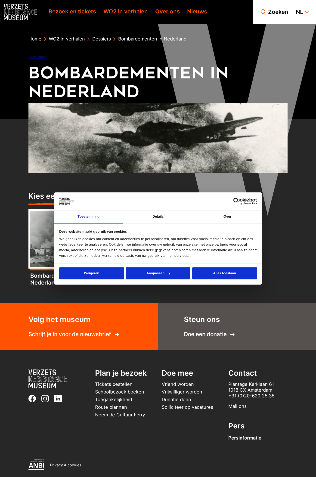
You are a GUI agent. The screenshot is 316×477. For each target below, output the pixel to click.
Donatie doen (176, 399)
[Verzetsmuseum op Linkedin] (59, 398)
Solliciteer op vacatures (187, 407)
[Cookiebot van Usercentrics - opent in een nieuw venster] (237, 201)
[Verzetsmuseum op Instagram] (47, 398)
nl (299, 12)
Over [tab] (227, 216)
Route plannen (111, 407)
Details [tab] (158, 216)
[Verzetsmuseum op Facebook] (34, 398)
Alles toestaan (224, 273)
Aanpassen (155, 273)
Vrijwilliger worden (182, 392)
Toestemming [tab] (88, 216)
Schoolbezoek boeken (119, 392)
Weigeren (91, 273)
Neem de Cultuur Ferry (120, 415)
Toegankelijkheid (113, 399)
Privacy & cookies (65, 465)
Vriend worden (178, 384)
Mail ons (237, 406)
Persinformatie (244, 438)
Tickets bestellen (114, 384)
